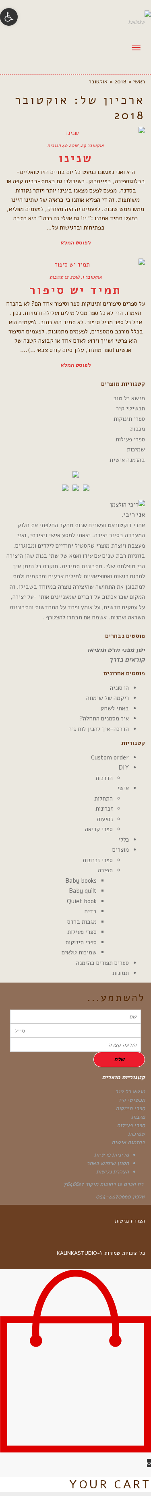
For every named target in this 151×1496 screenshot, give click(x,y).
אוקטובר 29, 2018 (86, 145)
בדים (91, 911)
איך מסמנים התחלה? (104, 718)
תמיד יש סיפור (75, 290)
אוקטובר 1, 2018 (86, 277)
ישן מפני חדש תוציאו (116, 650)
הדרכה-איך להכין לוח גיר (99, 729)
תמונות (120, 973)
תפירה (105, 870)
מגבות (137, 429)
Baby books (81, 881)
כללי (123, 840)
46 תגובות (57, 145)
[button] (9, 17)
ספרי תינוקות (129, 419)
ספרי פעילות (130, 439)
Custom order (110, 757)
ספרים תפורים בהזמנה (102, 963)
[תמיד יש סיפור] (75, 265)
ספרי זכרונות (98, 860)
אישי (123, 788)
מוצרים (120, 850)
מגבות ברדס (82, 922)
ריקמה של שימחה (107, 698)
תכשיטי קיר (130, 408)
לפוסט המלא (75, 242)
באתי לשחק (114, 708)
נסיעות (105, 819)
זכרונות (104, 809)
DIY (123, 768)
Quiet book (82, 901)
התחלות (103, 799)
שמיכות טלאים (79, 952)
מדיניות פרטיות (111, 1155)
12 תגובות (59, 277)
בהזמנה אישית (127, 460)
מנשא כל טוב (129, 398)
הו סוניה (119, 688)
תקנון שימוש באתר (108, 1163)
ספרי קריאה (99, 829)
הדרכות (104, 778)
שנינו (76, 158)
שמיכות (136, 449)
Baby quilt (83, 891)
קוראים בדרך (127, 659)
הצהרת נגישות (112, 1171)
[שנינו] (75, 133)
